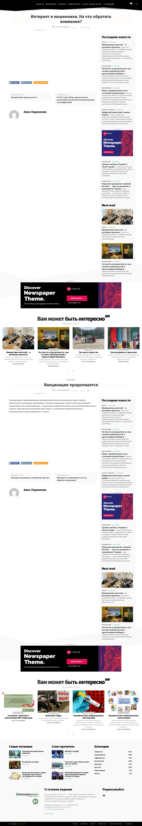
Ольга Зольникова (88, 361)
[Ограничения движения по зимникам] (15, 754)
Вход (46, 814)
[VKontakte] (131, 4)
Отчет (52, 814)
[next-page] (73, 371)
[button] (137, 4)
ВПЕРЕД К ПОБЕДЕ (72, 751)
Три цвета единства (88, 352)
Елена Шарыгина (18, 364)
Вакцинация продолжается (24, 97)
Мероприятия (107, 88)
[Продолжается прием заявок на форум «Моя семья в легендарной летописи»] (15, 776)
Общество (88, 349)
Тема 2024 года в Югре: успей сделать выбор (77, 763)
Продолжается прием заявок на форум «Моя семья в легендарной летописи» (34, 774)
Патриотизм (106, 161)
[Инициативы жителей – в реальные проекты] (117, 217)
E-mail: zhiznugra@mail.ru (54, 809)
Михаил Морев (53, 366)
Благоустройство (108, 109)
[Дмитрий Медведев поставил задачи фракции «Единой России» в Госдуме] (57, 776)
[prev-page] (68, 371)
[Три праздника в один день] (124, 338)
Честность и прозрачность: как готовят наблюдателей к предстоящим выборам (116, 71)
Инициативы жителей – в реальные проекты (18, 353)
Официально (106, 181)
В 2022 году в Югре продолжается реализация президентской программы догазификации (76, 99)
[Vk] (103, 795)
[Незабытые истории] (15, 765)
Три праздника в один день (123, 352)
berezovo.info (21, 824)
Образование (106, 66)
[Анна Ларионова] (53, 27)
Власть (104, 42)
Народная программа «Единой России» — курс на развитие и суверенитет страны (116, 186)
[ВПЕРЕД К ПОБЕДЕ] (57, 754)
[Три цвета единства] (88, 338)
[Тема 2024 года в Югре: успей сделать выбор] (57, 765)
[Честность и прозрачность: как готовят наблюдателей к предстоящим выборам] (117, 251)
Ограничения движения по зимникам (33, 752)
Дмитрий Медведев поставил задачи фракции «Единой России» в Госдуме (76, 774)
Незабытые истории (30, 762)
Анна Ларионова (63, 27)
